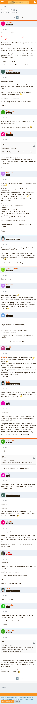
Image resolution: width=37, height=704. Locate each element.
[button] (2, 2)
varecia (5, 12)
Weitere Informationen (7, 701)
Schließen (17, 701)
